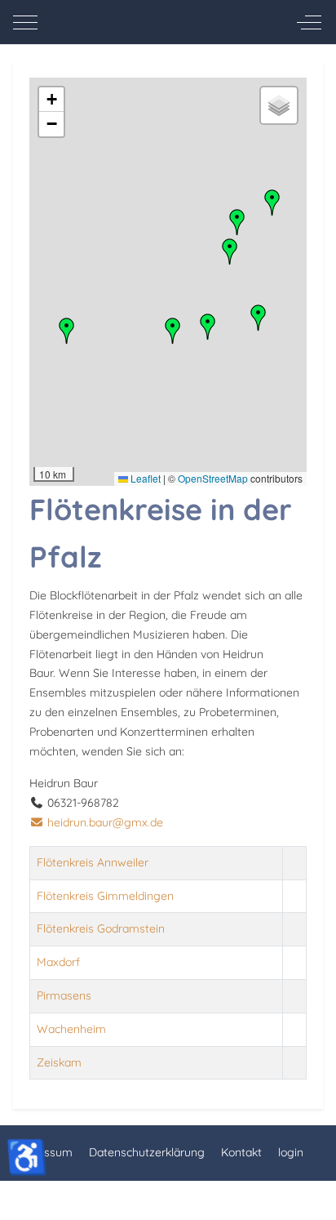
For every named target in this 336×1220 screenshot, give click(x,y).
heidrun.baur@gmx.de (105, 822)
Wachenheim (71, 1029)
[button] (173, 331)
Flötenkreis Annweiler (92, 862)
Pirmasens (64, 995)
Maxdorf (58, 962)
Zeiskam (59, 1062)
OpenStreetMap (213, 478)
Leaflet (144, 478)
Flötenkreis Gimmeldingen (105, 895)
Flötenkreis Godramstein (101, 928)
